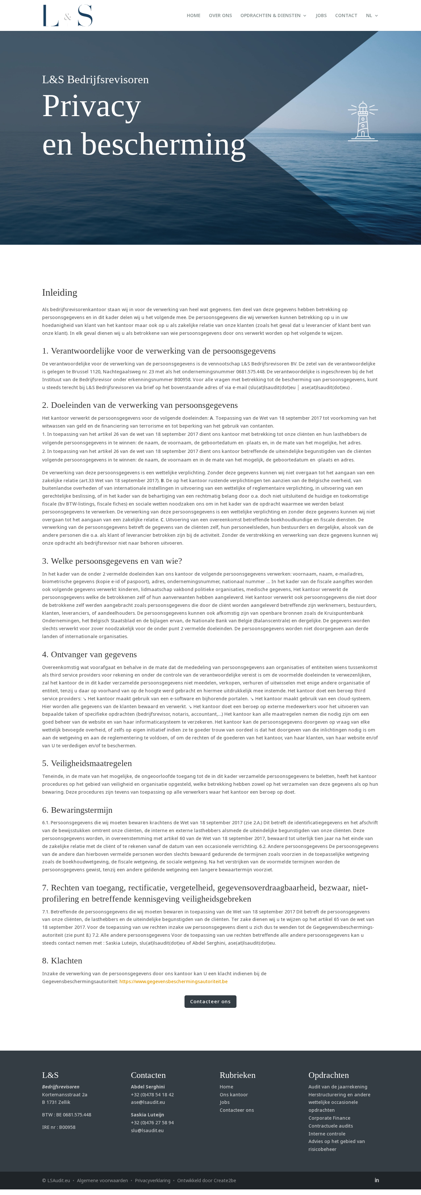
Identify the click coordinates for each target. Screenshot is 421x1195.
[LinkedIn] (376, 1180)
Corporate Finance (329, 1118)
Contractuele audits (331, 1126)
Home (226, 1086)
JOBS (321, 15)
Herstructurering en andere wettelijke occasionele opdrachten (339, 1102)
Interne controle (327, 1134)
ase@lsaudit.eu (148, 1102)
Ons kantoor (234, 1094)
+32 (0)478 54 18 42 (152, 1094)
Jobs (225, 1102)
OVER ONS (220, 15)
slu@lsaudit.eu (147, 1130)
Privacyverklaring (152, 1180)
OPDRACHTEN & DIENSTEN (270, 15)
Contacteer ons (210, 1001)
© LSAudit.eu (56, 1180)
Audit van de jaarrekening (338, 1086)
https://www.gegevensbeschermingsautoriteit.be (173, 981)
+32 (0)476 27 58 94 (152, 1122)
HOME (193, 15)
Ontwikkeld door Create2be (206, 1180)
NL (369, 15)
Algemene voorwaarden (102, 1180)
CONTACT (346, 15)
